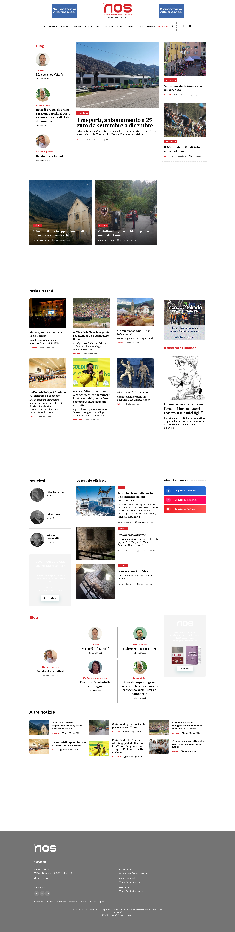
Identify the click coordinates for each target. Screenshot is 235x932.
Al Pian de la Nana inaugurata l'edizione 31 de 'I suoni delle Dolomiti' (91, 336)
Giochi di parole (44, 152)
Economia (77, 420)
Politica (49, 901)
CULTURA (109, 26)
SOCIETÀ (88, 26)
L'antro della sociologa (95, 678)
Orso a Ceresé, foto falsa (133, 571)
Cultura (37, 225)
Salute (175, 751)
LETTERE (129, 26)
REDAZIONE (125, 869)
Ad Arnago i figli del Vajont (134, 392)
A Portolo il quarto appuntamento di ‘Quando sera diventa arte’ (67, 725)
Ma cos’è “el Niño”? (49, 74)
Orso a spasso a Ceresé (132, 534)
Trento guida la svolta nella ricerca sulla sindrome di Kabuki (188, 744)
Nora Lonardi (95, 690)
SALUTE (98, 26)
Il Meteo (40, 70)
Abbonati (184, 669)
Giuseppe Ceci (41, 125)
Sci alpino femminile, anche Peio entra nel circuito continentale (135, 497)
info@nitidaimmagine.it (133, 882)
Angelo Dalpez (125, 522)
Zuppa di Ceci (43, 105)
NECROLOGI (163, 26)
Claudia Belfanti (56, 492)
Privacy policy (118, 912)
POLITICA (64, 26)
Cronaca (80, 140)
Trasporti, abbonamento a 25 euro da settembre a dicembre (114, 123)
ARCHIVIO (151, 26)
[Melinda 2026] (184, 320)
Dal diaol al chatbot (49, 156)
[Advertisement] (185, 201)
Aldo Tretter (54, 514)
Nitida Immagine (125, 915)
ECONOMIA (76, 26)
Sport (166, 156)
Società (167, 95)
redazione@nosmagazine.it (136, 873)
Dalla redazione (94, 140)
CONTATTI (42, 878)
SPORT (119, 26)
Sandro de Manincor (44, 160)
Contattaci (50, 598)
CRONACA (53, 26)
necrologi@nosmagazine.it (50, 590)
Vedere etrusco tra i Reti (140, 648)
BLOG (139, 26)
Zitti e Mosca (140, 644)
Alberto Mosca (140, 653)
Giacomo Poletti (42, 79)
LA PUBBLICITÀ (127, 878)
